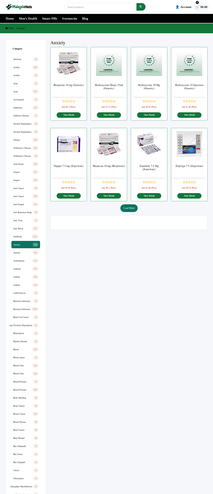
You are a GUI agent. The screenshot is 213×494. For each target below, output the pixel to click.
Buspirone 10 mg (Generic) (69, 85)
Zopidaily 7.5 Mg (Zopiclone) (149, 167)
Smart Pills (49, 18)
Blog (85, 18)
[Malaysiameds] (19, 6)
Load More (129, 208)
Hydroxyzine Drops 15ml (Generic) (109, 86)
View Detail (68, 115)
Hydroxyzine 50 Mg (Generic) (149, 86)
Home (10, 18)
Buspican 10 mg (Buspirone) (109, 165)
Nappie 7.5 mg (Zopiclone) (69, 165)
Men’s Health (28, 18)
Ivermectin (69, 18)
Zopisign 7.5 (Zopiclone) (189, 165)
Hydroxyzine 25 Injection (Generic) (189, 86)
